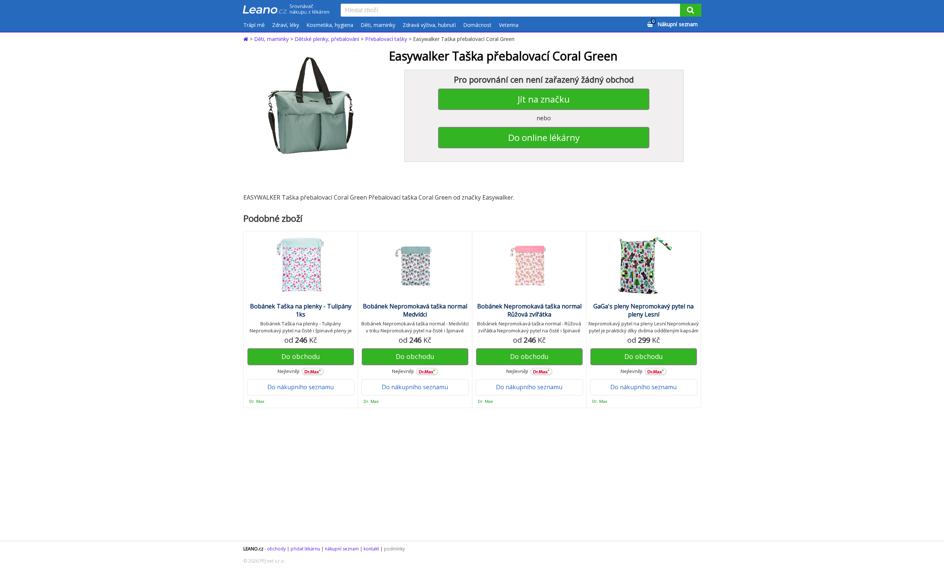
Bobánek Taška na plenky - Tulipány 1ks (300, 310)
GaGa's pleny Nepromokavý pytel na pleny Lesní (643, 310)
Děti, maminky (378, 24)
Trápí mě (254, 24)
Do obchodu (300, 356)
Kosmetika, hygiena (329, 24)
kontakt (371, 549)
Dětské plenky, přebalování (327, 38)
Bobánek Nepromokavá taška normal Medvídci (415, 310)
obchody (276, 549)
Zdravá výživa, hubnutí (429, 24)
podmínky (394, 549)
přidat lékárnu (305, 549)
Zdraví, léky (285, 24)
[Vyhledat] (690, 10)
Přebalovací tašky (386, 38)
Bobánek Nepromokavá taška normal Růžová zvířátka (529, 310)
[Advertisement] (468, 474)
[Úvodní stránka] (246, 38)
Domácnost (477, 24)
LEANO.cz (253, 549)
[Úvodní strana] (286, 10)
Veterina (508, 24)
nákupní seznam (342, 549)
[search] (511, 11)
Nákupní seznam (675, 23)
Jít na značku (544, 99)
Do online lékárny (544, 137)
